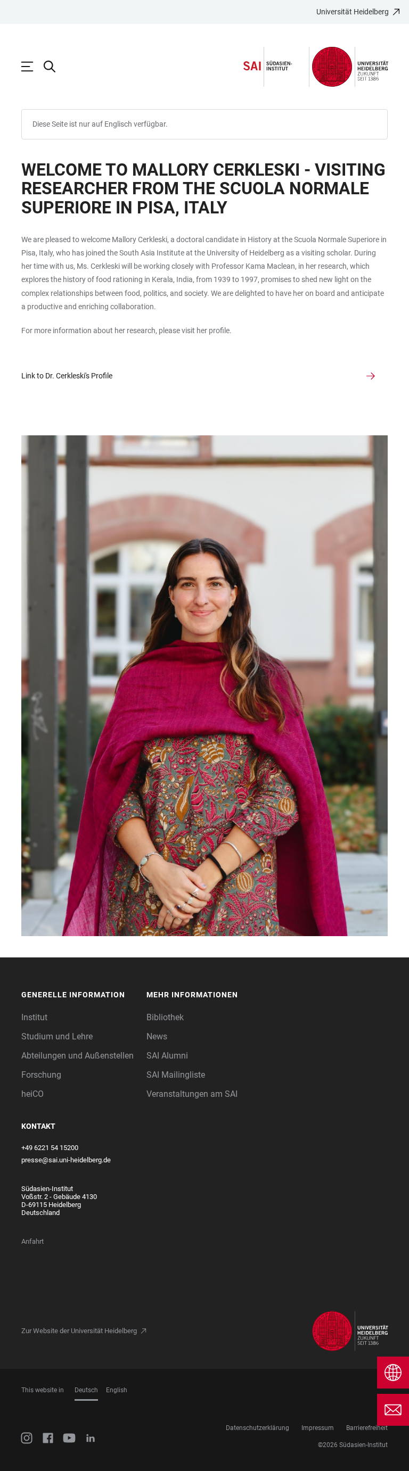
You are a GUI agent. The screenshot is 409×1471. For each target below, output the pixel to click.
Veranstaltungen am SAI (192, 1094)
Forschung (41, 1075)
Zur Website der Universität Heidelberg (79, 1331)
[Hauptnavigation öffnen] (32, 66)
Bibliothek (165, 1017)
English (116, 1390)
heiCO (32, 1094)
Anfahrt (32, 1241)
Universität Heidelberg (352, 11)
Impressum (317, 1428)
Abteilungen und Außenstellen (77, 1056)
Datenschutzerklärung (257, 1428)
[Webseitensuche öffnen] (55, 66)
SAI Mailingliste (175, 1075)
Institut (34, 1017)
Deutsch (86, 1390)
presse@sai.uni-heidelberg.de (66, 1160)
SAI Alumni (167, 1056)
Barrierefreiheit (367, 1428)
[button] (78, 995)
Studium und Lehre (57, 1036)
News (156, 1036)
